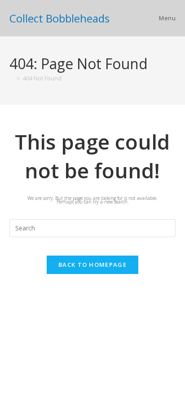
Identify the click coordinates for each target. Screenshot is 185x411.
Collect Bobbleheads (59, 18)
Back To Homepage (92, 265)
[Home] (11, 78)
